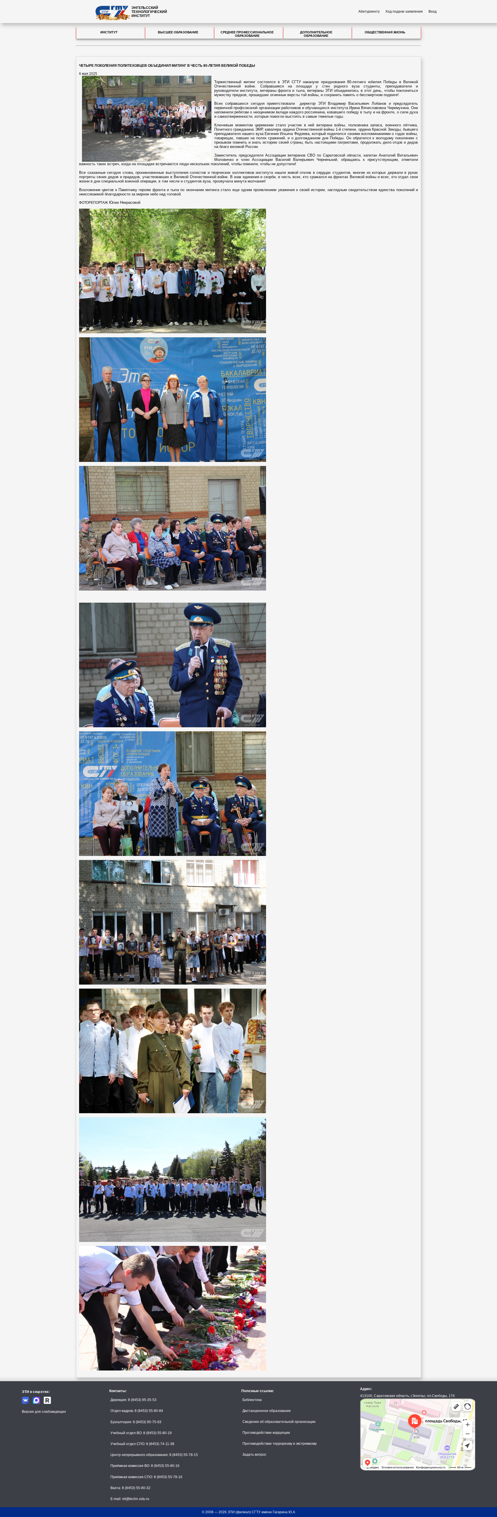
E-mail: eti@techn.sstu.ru (129, 1499)
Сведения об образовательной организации (279, 1422)
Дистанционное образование (266, 1411)
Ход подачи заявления (404, 11)
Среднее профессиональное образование (247, 34)
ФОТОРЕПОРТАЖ (93, 203)
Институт (109, 32)
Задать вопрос (254, 1455)
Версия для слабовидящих (44, 1412)
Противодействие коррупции (266, 1433)
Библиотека (252, 1400)
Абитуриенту (369, 11)
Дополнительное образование (316, 34)
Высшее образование (178, 32)
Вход (433, 11)
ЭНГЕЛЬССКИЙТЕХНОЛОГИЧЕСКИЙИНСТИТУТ (149, 12)
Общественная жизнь (385, 32)
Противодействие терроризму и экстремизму (279, 1444)
